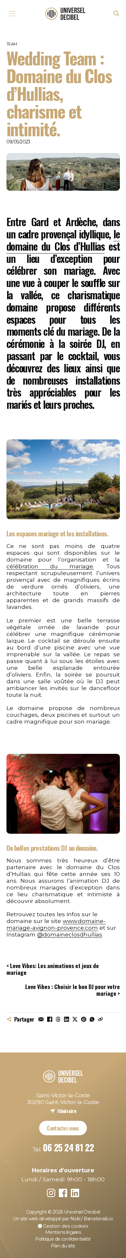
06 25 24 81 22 (68, 1147)
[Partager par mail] (41, 1019)
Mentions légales (63, 1232)
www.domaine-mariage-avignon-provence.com (56, 924)
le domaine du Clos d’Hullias (63, 240)
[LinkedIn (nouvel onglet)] (75, 1193)
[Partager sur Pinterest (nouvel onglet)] (83, 1019)
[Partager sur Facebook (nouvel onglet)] (49, 1019)
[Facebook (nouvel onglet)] (63, 1193)
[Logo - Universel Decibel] (65, 13)
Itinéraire (63, 1111)
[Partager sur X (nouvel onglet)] (75, 1019)
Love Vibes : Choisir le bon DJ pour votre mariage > (72, 989)
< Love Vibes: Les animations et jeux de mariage (52, 968)
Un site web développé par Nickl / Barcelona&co (63, 1219)
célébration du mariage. (50, 566)
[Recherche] (116, 13)
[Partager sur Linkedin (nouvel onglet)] (66, 1019)
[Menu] (12, 14)
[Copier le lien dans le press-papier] (100, 1019)
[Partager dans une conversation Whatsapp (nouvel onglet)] (92, 1019)
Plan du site (63, 1246)
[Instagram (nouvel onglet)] (51, 1193)
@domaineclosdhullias (69, 934)
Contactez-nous (63, 1128)
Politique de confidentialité (62, 1239)
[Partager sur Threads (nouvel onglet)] (58, 1019)
